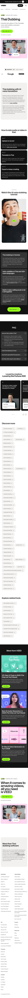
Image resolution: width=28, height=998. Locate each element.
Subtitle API (3, 934)
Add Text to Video (18, 886)
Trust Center (3, 959)
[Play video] (14, 221)
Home (2, 9)
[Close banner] (26, 1)
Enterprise (17, 927)
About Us (3, 951)
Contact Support (4, 969)
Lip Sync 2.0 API (4, 932)
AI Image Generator (5, 889)
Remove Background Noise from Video (21, 912)
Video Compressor (19, 894)
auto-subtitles (13, 103)
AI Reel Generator (5, 896)
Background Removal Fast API (5, 940)
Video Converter (18, 896)
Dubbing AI (3, 899)
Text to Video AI (4, 879)
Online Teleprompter (19, 908)
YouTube (2, 977)
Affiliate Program (18, 943)
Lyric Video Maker (5, 906)
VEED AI (2, 881)
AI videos (17, 853)
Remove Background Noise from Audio (21, 916)
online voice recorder (12, 147)
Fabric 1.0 (3, 884)
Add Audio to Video (19, 889)
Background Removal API (6, 937)
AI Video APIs (4, 924)
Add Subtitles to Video (19, 879)
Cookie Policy (4, 964)
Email (2, 989)
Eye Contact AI (18, 919)
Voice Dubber (15, 9)
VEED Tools (7, 9)
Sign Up (20, 5)
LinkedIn (3, 979)
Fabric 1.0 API (4, 927)
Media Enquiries (4, 971)
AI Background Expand (6, 911)
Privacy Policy (4, 961)
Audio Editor (17, 906)
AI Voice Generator (5, 904)
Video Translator (18, 904)
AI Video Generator (5, 876)
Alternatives (17, 940)
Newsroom (3, 956)
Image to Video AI (5, 891)
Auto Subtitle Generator (20, 881)
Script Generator (4, 908)
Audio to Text (17, 901)
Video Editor (17, 876)
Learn (16, 935)
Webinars (17, 938)
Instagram (3, 984)
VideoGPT (3, 894)
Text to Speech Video (5, 901)
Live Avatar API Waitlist (6, 946)
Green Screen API (5, 943)
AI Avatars (3, 886)
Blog (16, 933)
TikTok (2, 987)
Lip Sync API (3, 929)
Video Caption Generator (20, 884)
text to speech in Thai (12, 282)
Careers (2, 954)
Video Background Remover (21, 891)
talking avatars (21, 854)
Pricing (16, 924)
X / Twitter (3, 982)
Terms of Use (3, 966)
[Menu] (25, 5)
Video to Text (17, 899)
